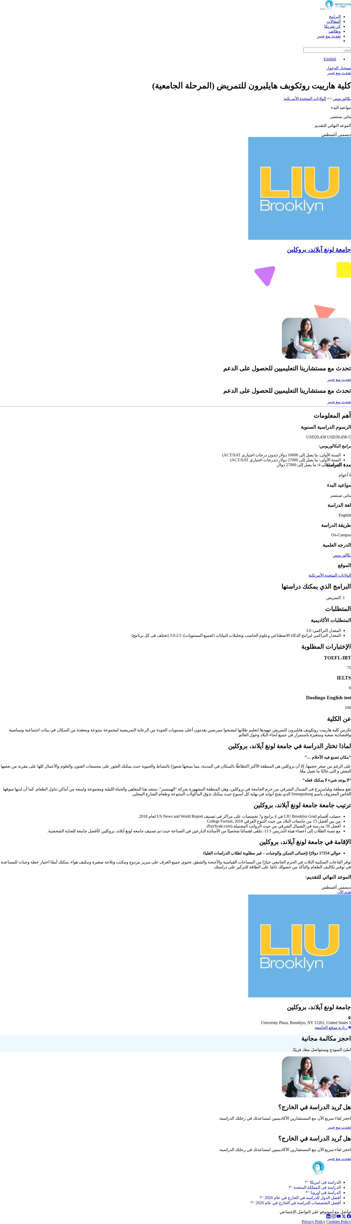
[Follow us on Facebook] (349, 1217)
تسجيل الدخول (338, 68)
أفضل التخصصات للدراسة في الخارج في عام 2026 (298, 1203)
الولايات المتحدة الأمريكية (305, 98)
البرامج (335, 16)
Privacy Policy (313, 1221)
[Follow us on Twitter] (344, 1217)
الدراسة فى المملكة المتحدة (317, 1187)
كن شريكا (332, 26)
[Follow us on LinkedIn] (328, 1217)
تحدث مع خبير (329, 36)
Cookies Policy (338, 1221)
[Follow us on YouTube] (339, 1217)
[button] (349, 437)
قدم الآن (344, 892)
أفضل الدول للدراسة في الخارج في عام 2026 (302, 1197)
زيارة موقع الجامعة (331, 1027)
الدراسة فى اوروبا (325, 1192)
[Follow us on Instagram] (333, 1217)
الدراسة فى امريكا (325, 1182)
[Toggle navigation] (322, 9)
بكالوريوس (342, 98)
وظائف (335, 31)
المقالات (334, 21)
